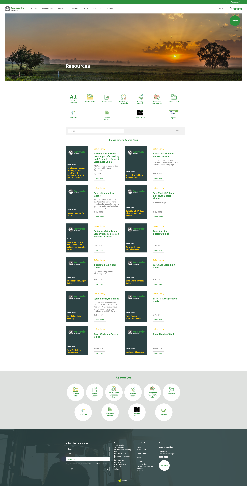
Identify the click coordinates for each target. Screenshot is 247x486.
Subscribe (72, 459)
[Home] (15, 9)
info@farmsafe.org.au (167, 454)
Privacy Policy (94, 463)
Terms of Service (104, 463)
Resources (123, 377)
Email (70, 454)
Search (222, 9)
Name (70, 449)
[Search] (231, 9)
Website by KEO (125, 480)
